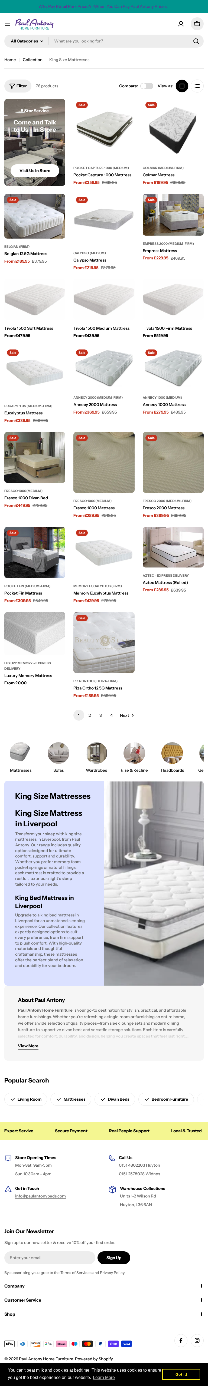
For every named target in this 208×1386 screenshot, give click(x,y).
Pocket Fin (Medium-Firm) (27, 586)
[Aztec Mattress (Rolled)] (173, 547)
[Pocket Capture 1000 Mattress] (103, 129)
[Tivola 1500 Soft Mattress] (34, 299)
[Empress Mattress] (173, 214)
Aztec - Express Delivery (166, 575)
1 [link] (79, 715)
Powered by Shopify (94, 1358)
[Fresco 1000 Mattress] (103, 462)
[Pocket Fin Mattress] (34, 552)
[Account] (181, 24)
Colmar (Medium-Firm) (163, 168)
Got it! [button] (181, 1374)
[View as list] (197, 86)
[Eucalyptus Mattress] (34, 372)
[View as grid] (182, 86)
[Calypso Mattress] (103, 219)
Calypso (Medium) (89, 253)
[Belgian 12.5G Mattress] (34, 216)
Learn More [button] (104, 1377)
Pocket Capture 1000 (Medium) (101, 168)
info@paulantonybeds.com (40, 1196)
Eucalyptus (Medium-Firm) (28, 406)
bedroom (66, 965)
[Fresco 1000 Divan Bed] (34, 457)
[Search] (196, 41)
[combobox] (104, 41)
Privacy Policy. (112, 1272)
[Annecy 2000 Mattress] (103, 368)
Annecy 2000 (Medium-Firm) (98, 397)
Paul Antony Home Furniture (46, 1358)
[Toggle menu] (7, 24)
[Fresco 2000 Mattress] (173, 462)
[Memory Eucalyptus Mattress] (103, 552)
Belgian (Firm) (17, 247)
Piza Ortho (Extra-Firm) (95, 681)
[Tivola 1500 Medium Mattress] (103, 299)
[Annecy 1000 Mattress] (173, 368)
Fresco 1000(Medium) (23, 491)
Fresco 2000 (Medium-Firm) (167, 501)
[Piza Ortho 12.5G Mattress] (103, 642)
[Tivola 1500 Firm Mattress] (173, 299)
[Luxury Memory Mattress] (34, 633)
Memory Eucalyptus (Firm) (97, 586)
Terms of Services (76, 1272)
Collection (33, 59)
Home (10, 59)
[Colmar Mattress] (173, 129)
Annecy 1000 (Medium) (162, 397)
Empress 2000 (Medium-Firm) (168, 244)
